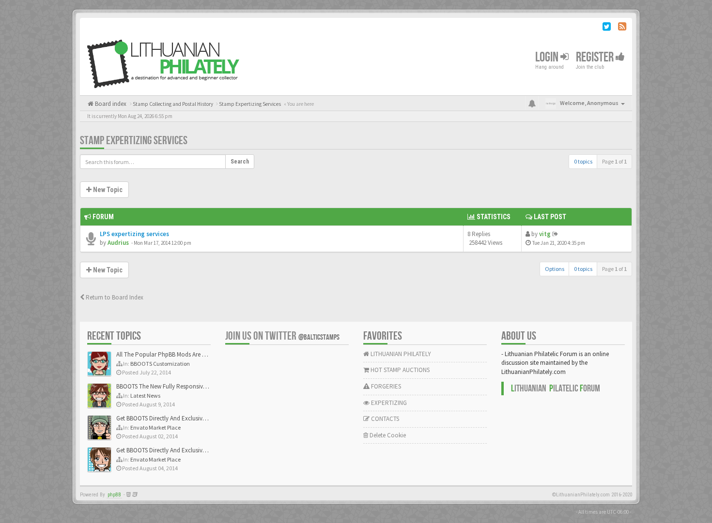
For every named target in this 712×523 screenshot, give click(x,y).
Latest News (145, 395)
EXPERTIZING (388, 403)
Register (596, 57)
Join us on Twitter (282, 336)
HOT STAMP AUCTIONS (399, 370)
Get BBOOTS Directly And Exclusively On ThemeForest (185, 418)
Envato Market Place (155, 427)
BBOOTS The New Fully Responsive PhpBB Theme (180, 386)
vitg (545, 234)
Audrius (118, 243)
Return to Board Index (113, 297)
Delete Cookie (387, 435)
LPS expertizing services (134, 234)
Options (554, 268)
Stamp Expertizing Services (133, 141)
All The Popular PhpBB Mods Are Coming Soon (177, 354)
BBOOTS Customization (160, 363)
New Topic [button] (107, 190)
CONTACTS (384, 419)
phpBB (114, 495)
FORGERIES (385, 386)
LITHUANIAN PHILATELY (400, 354)
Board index (109, 104)
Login (547, 57)
